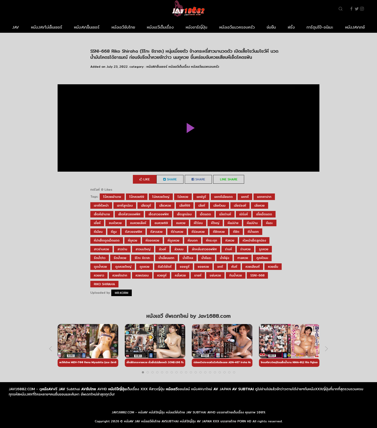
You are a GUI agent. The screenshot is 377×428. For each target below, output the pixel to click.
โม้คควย (183, 196)
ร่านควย (245, 249)
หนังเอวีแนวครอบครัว (237, 27)
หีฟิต (236, 231)
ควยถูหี (161, 275)
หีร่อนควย (198, 231)
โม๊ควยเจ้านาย (112, 196)
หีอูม (114, 231)
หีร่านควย (177, 231)
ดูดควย (144, 266)
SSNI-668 (257, 275)
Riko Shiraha (104, 284)
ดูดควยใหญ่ (123, 266)
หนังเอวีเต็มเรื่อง (160, 27)
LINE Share (228, 179)
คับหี (234, 266)
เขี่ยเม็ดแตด (264, 214)
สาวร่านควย (101, 249)
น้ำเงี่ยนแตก (166, 257)
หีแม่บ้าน (252, 223)
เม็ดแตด (205, 214)
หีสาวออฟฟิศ (133, 231)
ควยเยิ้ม (273, 266)
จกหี (220, 266)
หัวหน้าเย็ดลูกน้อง (254, 240)
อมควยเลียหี (138, 223)
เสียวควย (165, 205)
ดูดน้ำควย (100, 266)
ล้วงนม (178, 249)
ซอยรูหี (184, 266)
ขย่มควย (215, 275)
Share (171, 179)
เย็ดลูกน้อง (184, 214)
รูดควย (263, 249)
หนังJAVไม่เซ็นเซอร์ (46, 27)
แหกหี (245, 196)
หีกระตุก (211, 240)
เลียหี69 (184, 205)
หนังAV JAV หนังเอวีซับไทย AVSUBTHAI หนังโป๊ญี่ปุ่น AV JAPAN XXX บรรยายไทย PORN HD (187, 421)
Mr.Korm (121, 292)
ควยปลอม (142, 275)
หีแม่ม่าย (233, 223)
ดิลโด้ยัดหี (164, 266)
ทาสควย (242, 257)
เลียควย (259, 205)
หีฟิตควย (219, 231)
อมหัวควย (115, 223)
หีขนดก (193, 240)
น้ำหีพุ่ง (224, 257)
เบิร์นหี (243, 214)
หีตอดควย (152, 240)
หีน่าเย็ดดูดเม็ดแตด (107, 240)
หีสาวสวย (156, 231)
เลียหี (201, 205)
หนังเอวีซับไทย (123, 27)
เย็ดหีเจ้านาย (102, 214)
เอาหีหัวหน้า (101, 205)
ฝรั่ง (291, 27)
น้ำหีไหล (188, 257)
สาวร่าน (122, 249)
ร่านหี (228, 249)
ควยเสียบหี (252, 266)
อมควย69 (161, 223)
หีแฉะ (269, 223)
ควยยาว (99, 275)
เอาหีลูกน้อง (125, 205)
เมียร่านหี (225, 214)
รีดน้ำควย (120, 257)
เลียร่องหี (240, 205)
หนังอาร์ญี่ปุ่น (196, 27)
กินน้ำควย (235, 275)
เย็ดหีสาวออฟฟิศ (129, 214)
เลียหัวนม (219, 205)
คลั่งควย (180, 275)
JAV (15, 27)
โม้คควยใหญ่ (160, 196)
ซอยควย (203, 266)
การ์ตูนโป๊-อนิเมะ (320, 27)
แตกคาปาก (264, 196)
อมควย (180, 223)
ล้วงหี (162, 249)
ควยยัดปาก (119, 275)
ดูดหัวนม (262, 257)
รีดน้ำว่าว (99, 257)
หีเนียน (98, 231)
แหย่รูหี (201, 196)
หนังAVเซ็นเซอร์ (86, 27)
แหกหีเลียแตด (223, 196)
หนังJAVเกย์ (355, 27)
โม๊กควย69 (136, 196)
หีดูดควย (173, 240)
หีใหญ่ (215, 223)
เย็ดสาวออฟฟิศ (159, 214)
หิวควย (229, 240)
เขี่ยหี (97, 223)
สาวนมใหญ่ (143, 249)
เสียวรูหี (146, 205)
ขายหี (197, 275)
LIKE (146, 179)
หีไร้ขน (198, 223)
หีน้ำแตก (253, 231)
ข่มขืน (271, 27)
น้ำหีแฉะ (206, 257)
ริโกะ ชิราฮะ (142, 257)
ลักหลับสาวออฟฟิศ (204, 249)
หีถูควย (132, 240)
